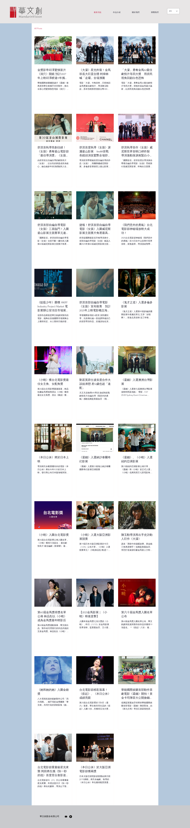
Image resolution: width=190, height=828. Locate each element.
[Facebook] (70, 816)
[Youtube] (66, 816)
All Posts (38, 28)
